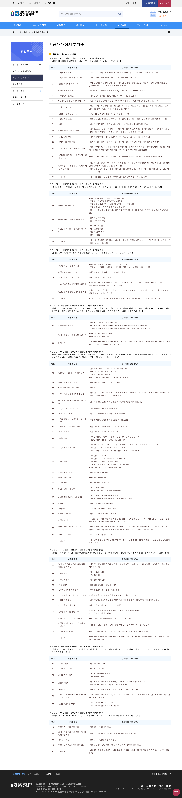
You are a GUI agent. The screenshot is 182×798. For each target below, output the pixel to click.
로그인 (126, 3)
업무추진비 (17, 84)
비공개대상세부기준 (40, 32)
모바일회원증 (150, 3)
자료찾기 (17, 25)
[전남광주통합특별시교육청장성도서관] (21, 785)
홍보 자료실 (101, 25)
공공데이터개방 (19, 97)
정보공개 (121, 25)
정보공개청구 (18, 91)
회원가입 (136, 3)
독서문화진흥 (39, 25)
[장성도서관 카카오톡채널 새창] (49, 3)
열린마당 (80, 25)
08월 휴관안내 (164, 12)
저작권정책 (46, 774)
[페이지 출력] (169, 32)
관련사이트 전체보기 (160, 774)
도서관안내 (142, 25)
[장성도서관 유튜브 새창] (54, 3)
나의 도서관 (164, 3)
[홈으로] (14, 32)
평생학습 (61, 25)
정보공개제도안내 (20, 65)
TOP (176, 792)
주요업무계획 (18, 104)
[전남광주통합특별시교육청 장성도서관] (25, 13)
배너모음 (57, 774)
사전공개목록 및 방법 (22, 71)
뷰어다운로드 (33, 774)
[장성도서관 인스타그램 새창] (45, 3)
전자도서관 (33, 3)
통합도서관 (17, 3)
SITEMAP (163, 25)
